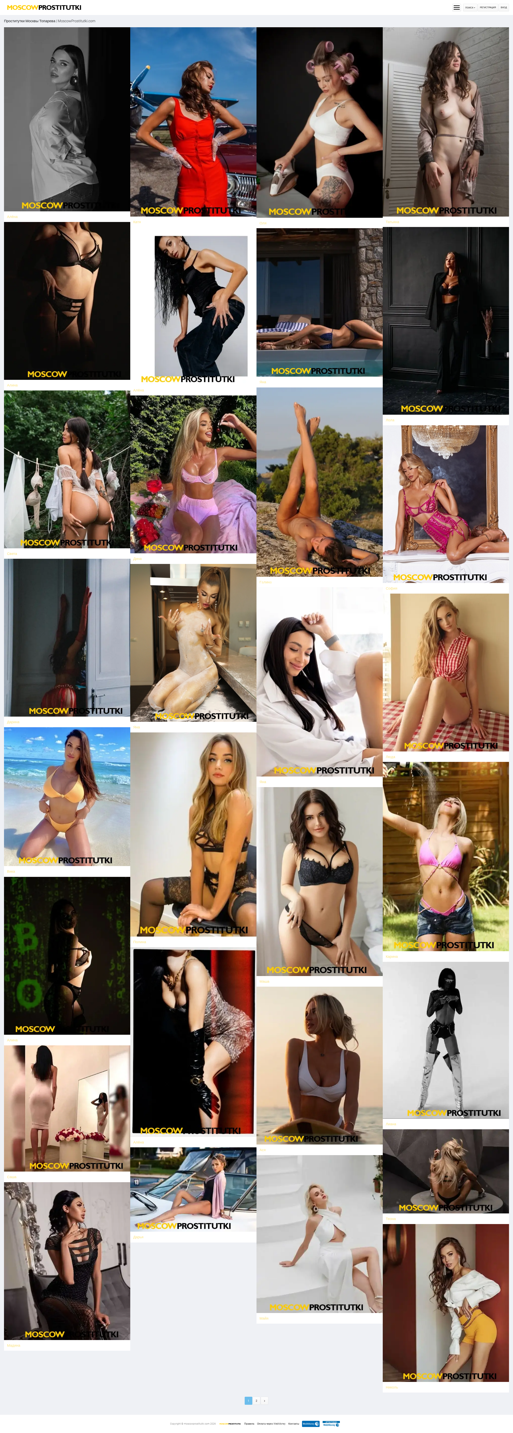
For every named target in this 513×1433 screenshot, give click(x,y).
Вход (504, 7)
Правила (249, 1423)
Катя (137, 222)
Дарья (138, 1237)
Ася (263, 1150)
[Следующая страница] (264, 1401)
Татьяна (392, 222)
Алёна (12, 217)
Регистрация (488, 7)
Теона (391, 1219)
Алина (12, 385)
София (391, 588)
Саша (11, 1177)
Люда (390, 757)
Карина (392, 956)
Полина (139, 942)
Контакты (293, 1423)
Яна (263, 382)
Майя (264, 1318)
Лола (390, 420)
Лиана (391, 1124)
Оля (263, 223)
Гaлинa (266, 582)
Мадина (13, 1345)
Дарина (13, 722)
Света (12, 554)
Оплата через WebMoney (271, 1423)
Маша (264, 981)
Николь (392, 1387)
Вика (11, 871)
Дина (137, 559)
